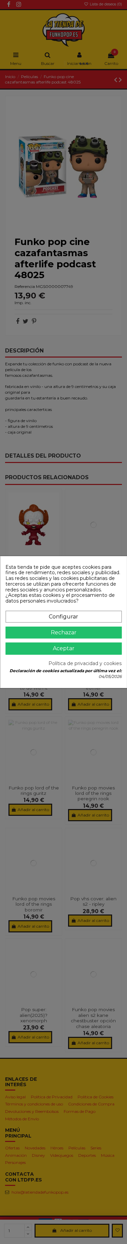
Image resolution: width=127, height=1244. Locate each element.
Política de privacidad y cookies (85, 663)
